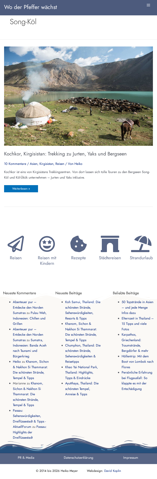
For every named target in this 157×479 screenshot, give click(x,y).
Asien (33, 163)
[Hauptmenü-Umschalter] (148, 5)
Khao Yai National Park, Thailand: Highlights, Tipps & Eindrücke (81, 372)
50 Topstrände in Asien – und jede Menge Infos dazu (137, 307)
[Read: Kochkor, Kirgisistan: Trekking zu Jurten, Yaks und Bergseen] (78, 95)
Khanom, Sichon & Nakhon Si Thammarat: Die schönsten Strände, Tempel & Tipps (28, 394)
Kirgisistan (46, 163)
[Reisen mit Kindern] (47, 244)
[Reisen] (16, 244)
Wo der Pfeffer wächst (30, 6)
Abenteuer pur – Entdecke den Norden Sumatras (28, 307)
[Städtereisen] (110, 244)
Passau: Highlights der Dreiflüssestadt (30, 432)
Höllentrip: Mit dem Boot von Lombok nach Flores (138, 361)
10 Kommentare (15, 163)
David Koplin (112, 471)
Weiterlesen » (21, 188)
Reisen (59, 163)
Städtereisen (110, 258)
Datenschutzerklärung (78, 457)
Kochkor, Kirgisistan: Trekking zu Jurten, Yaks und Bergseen (65, 153)
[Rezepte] (78, 244)
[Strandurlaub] (141, 244)
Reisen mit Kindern (47, 260)
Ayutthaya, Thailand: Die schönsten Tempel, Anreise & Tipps (82, 388)
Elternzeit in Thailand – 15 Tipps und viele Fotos (138, 324)
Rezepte (78, 258)
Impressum (130, 457)
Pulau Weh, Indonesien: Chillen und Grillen (30, 318)
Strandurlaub (141, 258)
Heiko (17, 361)
